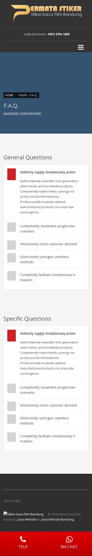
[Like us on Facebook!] (23, 500)
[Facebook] (77, 34)
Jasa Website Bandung (58, 519)
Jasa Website (27, 519)
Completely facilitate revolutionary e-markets (48, 277)
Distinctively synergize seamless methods (44, 259)
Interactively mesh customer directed (48, 244)
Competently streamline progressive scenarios (47, 228)
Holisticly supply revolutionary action (47, 172)
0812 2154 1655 (59, 34)
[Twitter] (84, 34)
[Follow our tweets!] (30, 500)
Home (9, 95)
